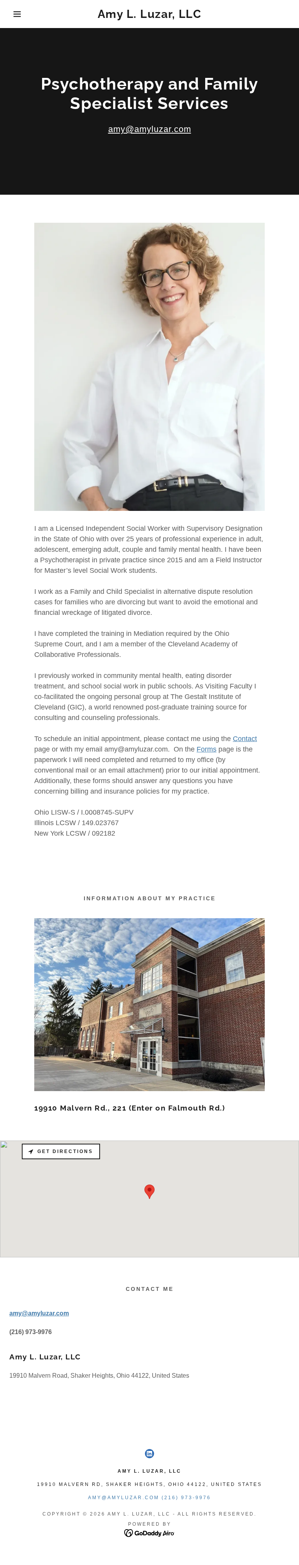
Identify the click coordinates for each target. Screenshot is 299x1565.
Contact (245, 739)
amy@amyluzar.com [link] (123, 1497)
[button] (15, 14)
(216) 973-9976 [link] (186, 1497)
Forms (206, 749)
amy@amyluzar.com (149, 129)
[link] (149, 15)
